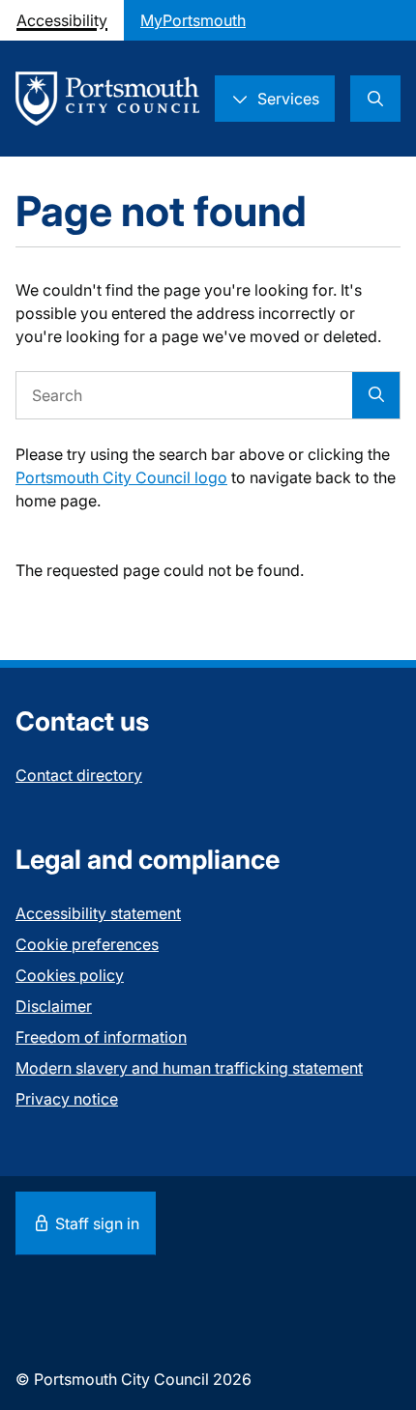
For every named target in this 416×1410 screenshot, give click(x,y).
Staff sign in (95, 1223)
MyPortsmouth (193, 20)
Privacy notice (66, 1098)
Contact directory (78, 775)
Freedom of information (101, 1037)
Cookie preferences (87, 944)
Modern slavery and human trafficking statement (189, 1068)
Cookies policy (69, 975)
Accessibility (61, 20)
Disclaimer (53, 1006)
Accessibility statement (98, 913)
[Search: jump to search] (375, 98)
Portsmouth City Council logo (121, 477)
